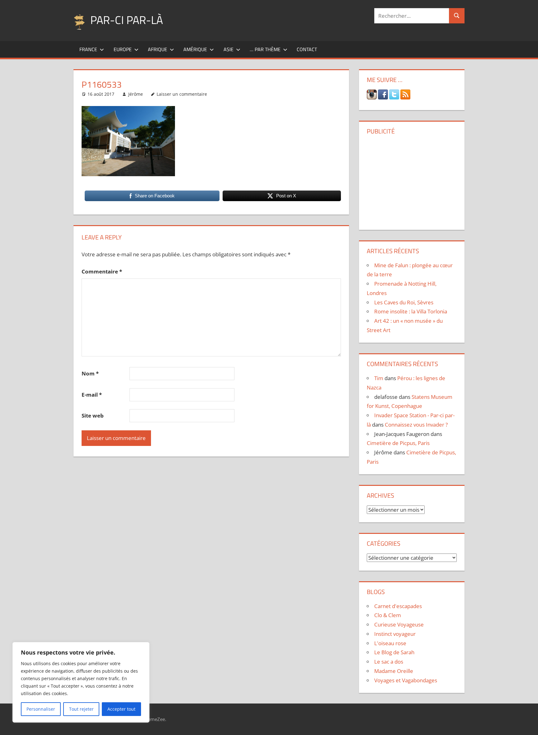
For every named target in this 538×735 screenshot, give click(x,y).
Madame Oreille (393, 671)
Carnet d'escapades (398, 606)
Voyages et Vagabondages (405, 680)
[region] (80, 682)
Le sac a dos (388, 661)
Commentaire (102, 271)
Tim (378, 378)
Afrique (157, 49)
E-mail (92, 394)
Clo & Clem (387, 615)
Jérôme (135, 94)
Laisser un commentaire (182, 94)
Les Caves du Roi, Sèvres (403, 302)
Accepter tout (121, 709)
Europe (123, 49)
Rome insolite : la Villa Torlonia (410, 311)
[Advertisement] (412, 180)
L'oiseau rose (390, 643)
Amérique (195, 49)
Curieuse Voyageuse (399, 624)
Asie (229, 49)
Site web (93, 415)
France (88, 49)
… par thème (265, 49)
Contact (307, 49)
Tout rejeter (81, 709)
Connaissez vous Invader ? (416, 424)
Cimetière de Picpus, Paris (398, 443)
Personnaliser (40, 709)
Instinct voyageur (395, 633)
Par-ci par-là (126, 19)
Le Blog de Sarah (394, 652)
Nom (90, 373)
